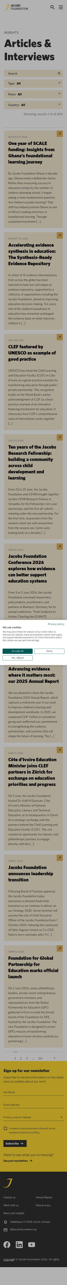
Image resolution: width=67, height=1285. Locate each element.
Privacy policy (56, 624)
